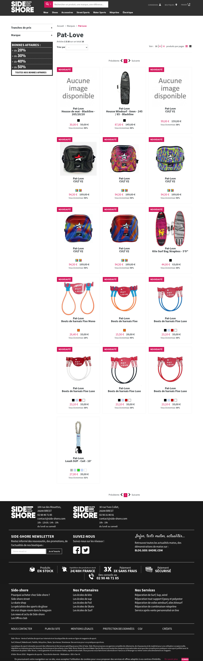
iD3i (72, 654)
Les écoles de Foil (82, 602)
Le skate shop (18, 602)
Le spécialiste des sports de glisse (29, 606)
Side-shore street (20, 599)
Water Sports (99, 12)
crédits (167, 628)
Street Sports (83, 12)
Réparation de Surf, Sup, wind (151, 595)
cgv (140, 628)
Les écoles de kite (82, 595)
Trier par (61, 47)
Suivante (136, 60)
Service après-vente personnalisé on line (157, 610)
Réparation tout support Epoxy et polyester (159, 599)
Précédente (114, 60)
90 (164, 46)
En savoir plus (171, 659)
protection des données (118, 628)
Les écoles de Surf (82, 610)
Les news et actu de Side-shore (28, 614)
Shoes (55, 12)
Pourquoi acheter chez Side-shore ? (30, 595)
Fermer (185, 659)
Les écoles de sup (82, 599)
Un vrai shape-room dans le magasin (31, 610)
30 (156, 46)
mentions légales (82, 628)
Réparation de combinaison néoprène (155, 606)
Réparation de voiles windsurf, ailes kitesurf (158, 602)
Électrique (128, 12)
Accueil (60, 25)
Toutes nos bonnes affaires (30, 72)
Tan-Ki (77, 654)
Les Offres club (19, 618)
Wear (45, 12)
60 (160, 46)
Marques (71, 25)
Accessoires (67, 12)
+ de (19, 50)
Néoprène (114, 12)
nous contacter (21, 628)
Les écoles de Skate (83, 606)
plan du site (52, 628)
